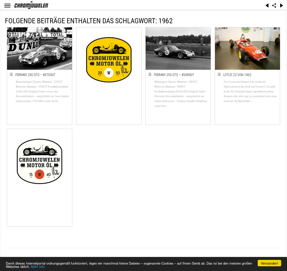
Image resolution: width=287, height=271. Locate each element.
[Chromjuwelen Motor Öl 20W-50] (108, 59)
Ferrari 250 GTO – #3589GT (174, 75)
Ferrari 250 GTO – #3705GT (35, 75)
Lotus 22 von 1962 (237, 75)
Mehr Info (38, 266)
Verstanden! (269, 263)
